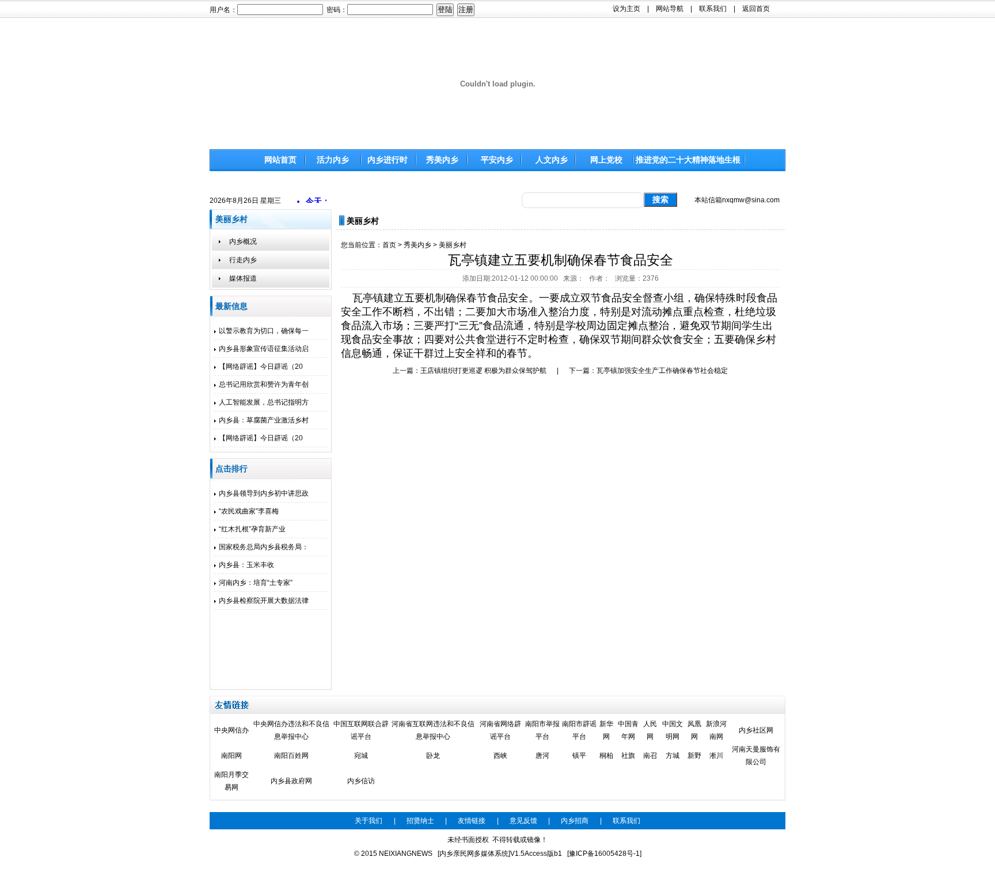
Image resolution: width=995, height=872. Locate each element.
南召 (650, 756)
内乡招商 (574, 821)
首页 (389, 245)
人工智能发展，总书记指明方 (264, 402)
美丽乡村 (452, 245)
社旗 (628, 756)
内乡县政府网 (291, 781)
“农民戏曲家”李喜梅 (249, 511)
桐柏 (606, 756)
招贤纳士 (420, 821)
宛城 (361, 756)
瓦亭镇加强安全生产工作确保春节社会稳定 (662, 371)
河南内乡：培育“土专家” (256, 583)
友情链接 (471, 821)
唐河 (542, 756)
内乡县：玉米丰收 (246, 565)
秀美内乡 (417, 245)
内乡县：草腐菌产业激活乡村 (264, 420)
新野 (694, 756)
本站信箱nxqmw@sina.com (737, 200)
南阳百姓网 (291, 756)
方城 (672, 756)
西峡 (500, 756)
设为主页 (626, 9)
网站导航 (669, 9)
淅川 (716, 756)
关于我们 (368, 821)
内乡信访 (361, 781)
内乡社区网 (756, 730)
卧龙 (433, 756)
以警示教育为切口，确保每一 (264, 331)
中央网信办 (231, 730)
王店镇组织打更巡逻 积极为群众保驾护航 (483, 371)
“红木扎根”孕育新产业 (252, 529)
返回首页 (756, 9)
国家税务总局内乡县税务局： (264, 547)
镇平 (579, 756)
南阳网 (231, 756)
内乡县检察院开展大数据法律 (264, 601)
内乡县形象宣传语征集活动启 (264, 349)
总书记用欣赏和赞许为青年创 (264, 384)
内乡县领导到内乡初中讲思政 (264, 493)
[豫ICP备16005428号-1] (604, 854)
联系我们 (713, 9)
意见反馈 (523, 821)
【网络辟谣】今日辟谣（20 (261, 367)
